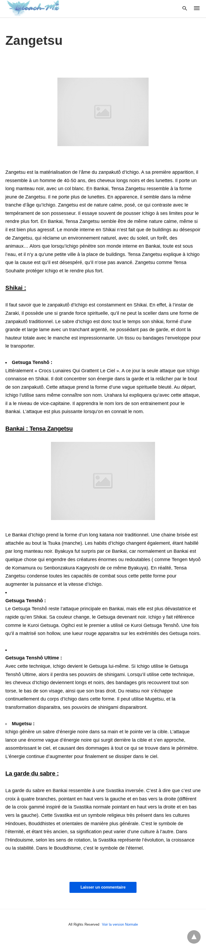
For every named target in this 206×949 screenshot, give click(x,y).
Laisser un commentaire (103, 887)
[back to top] (194, 937)
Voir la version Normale (120, 924)
